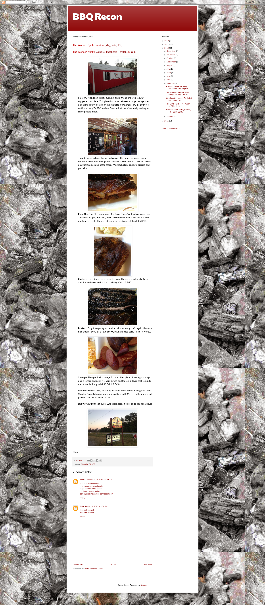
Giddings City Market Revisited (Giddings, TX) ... (179, 99)
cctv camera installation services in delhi (96, 494)
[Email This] (88, 460)
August (170, 65)
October (170, 58)
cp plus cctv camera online (91, 489)
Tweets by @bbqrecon (171, 128)
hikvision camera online (90, 491)
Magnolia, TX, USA (88, 464)
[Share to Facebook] (97, 460)
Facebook (111, 52)
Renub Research (87, 510)
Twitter (122, 52)
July (168, 69)
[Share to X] (94, 460)
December (171, 51)
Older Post (147, 564)
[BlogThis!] (91, 460)
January (170, 116)
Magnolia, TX (113, 45)
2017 (166, 44)
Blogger (143, 585)
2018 (166, 41)
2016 (166, 48)
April (169, 80)
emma (83, 480)
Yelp (133, 52)
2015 (166, 121)
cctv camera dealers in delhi (91, 486)
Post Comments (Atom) (93, 569)
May (169, 76)
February (171, 83)
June (169, 73)
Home (113, 564)
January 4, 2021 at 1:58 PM (96, 506)
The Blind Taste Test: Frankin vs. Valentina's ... (178, 105)
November (171, 55)
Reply (82, 498)
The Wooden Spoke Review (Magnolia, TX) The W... (178, 93)
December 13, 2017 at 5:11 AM (99, 480)
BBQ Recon (98, 16)
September (171, 62)
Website (100, 52)
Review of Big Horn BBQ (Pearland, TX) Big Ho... (177, 87)
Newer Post (78, 564)
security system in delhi (89, 484)
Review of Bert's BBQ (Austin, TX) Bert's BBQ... (178, 111)
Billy (82, 506)
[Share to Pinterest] (100, 460)
